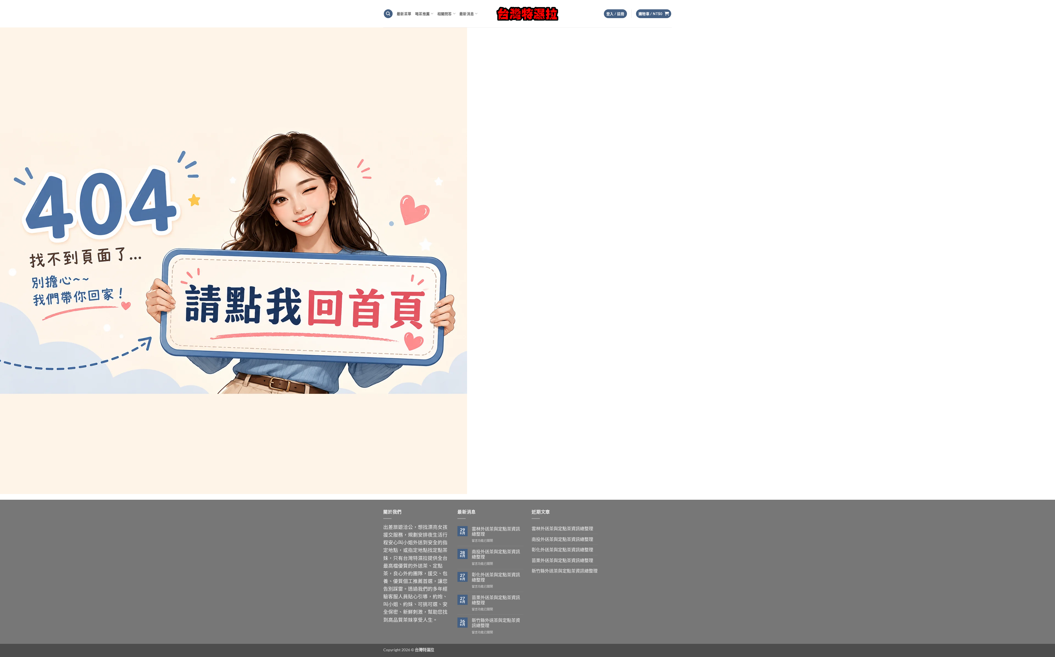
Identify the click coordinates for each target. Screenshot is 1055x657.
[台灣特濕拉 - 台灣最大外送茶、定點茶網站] (527, 13)
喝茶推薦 (422, 14)
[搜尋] (388, 13)
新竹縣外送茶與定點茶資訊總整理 (496, 622)
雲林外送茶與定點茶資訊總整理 (496, 531)
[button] (653, 13)
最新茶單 (404, 14)
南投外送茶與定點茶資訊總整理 (496, 554)
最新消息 (466, 14)
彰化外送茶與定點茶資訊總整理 (496, 577)
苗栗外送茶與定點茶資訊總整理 (496, 600)
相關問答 (444, 14)
